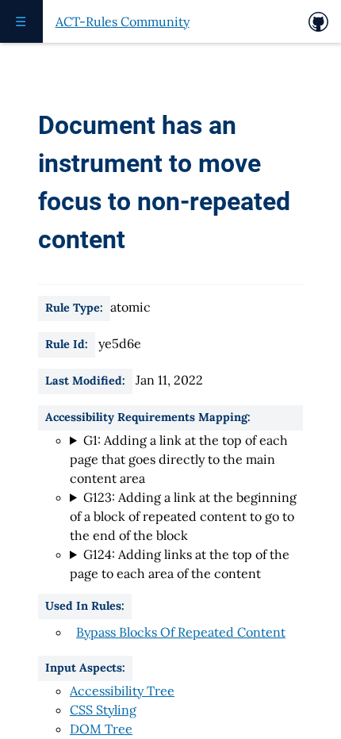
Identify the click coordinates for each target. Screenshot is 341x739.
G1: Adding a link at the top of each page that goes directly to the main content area (179, 459)
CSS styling (103, 710)
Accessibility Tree (122, 691)
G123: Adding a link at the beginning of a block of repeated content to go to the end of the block (183, 516)
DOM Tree (101, 729)
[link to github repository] (318, 22)
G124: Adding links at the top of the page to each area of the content (179, 563)
